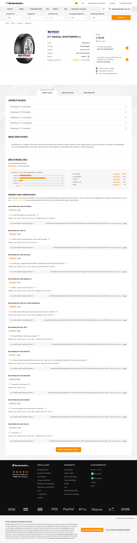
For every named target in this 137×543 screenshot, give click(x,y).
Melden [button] (125, 223)
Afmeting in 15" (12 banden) (20, 117)
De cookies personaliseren (118, 530)
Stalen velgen (68, 473)
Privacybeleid (42, 494)
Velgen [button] (21, 9)
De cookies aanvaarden (92, 530)
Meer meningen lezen (68, 449)
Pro (83, 3)
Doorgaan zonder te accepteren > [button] (125, 518)
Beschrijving (68, 93)
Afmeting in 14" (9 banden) (20, 112)
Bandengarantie (42, 470)
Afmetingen (47, 93)
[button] (37, 176)
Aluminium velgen (70, 477)
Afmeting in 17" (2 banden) (20, 128)
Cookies (40, 498)
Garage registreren (43, 480)
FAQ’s (93, 486)
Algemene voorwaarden (45, 487)
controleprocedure (17, 200)
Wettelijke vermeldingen (45, 484)
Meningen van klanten (96, 3)
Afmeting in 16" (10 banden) (20, 123)
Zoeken (121, 17)
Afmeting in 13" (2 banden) (20, 107)
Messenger (98, 478)
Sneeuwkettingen (36, 9)
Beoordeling (89, 93)
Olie (47, 9)
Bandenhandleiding (44, 473)
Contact (112, 3)
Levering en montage (78, 9)
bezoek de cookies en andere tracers (60, 538)
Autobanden (68, 470)
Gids (65, 9)
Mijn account (127, 3)
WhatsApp (97, 474)
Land (39, 491)
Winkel (55, 9)
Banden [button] (10, 9)
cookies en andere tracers (65, 534)
